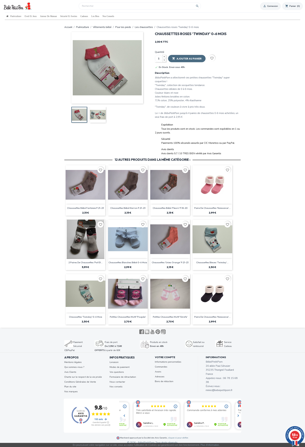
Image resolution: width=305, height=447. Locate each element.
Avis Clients (70, 372)
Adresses (159, 376)
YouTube (152, 331)
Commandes (161, 366)
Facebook (141, 331)
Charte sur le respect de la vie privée (83, 376)
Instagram (163, 331)
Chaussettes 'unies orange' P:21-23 (170, 262)
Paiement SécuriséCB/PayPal (73, 346)
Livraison (114, 362)
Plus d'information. (210, 445)
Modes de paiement (119, 367)
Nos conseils (116, 386)
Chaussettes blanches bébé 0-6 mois (127, 262)
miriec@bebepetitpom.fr (219, 390)
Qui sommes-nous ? (74, 367)
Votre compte (165, 357)
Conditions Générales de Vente (80, 381)
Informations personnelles (168, 361)
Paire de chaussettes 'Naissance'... (212, 208)
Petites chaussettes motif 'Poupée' (128, 316)
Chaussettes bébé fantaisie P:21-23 (85, 208)
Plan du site (70, 386)
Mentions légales (73, 362)
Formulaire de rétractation (123, 376)
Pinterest (158, 331)
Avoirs (158, 371)
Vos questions (117, 372)
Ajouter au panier (187, 58)
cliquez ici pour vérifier (178, 437)
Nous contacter (117, 381)
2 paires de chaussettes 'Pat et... (85, 262)
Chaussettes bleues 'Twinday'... (212, 262)
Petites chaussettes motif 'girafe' (170, 316)
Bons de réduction (164, 381)
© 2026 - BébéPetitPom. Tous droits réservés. (152, 442)
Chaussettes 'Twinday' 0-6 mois (85, 316)
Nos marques (71, 391)
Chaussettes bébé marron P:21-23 (128, 208)
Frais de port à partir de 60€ (108, 346)
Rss (147, 331)
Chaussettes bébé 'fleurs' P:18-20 (170, 208)
